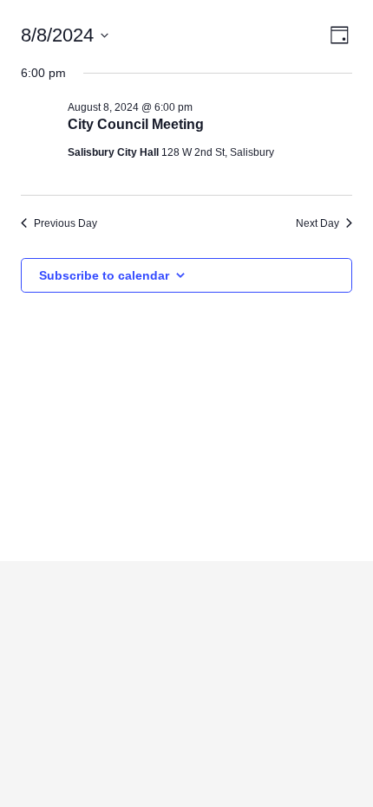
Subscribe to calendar (104, 275)
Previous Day (65, 223)
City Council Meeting (136, 124)
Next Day (317, 223)
